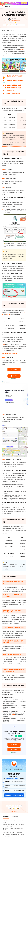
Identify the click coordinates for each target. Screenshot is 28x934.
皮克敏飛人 (23, 49)
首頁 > (4, 30)
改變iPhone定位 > (10, 30)
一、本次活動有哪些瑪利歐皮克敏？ (14, 76)
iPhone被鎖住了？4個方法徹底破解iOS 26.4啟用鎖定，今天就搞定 (13, 835)
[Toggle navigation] (24, 6)
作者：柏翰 (13, 18)
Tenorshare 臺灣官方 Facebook (12, 778)
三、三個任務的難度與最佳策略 (13, 85)
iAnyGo (8, 314)
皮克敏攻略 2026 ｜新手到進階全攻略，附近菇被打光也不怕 (13, 821)
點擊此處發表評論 (14, 811)
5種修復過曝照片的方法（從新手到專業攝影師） (13, 832)
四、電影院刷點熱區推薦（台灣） (13, 88)
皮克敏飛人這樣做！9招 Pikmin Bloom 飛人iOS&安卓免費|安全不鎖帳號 (13, 825)
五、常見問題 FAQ (9, 90)
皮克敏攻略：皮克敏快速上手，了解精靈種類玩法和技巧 (13, 829)
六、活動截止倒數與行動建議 (12, 93)
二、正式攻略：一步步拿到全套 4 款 (14, 80)
